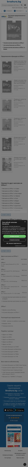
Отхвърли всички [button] (14, 240)
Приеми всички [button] (14, 236)
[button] (14, 243)
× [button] (24, 221)
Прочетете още (22, 233)
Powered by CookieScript (20, 245)
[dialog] (14, 233)
